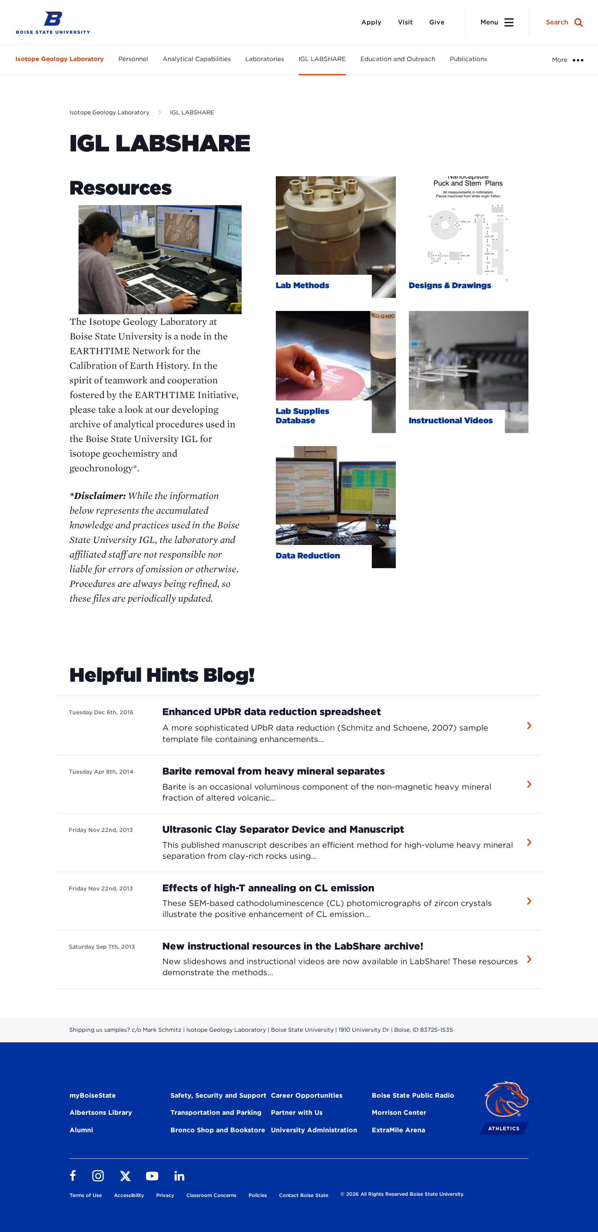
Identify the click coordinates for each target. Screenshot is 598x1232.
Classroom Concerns (211, 1195)
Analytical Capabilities (197, 59)
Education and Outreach (397, 59)
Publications (468, 59)
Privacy (165, 1195)
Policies (258, 1195)
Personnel (133, 59)
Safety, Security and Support (218, 1095)
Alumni (81, 1130)
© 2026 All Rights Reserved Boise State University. (402, 1194)
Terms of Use (86, 1195)
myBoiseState (93, 1095)
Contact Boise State (303, 1195)
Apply (371, 22)
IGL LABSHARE (322, 59)
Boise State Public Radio (413, 1095)
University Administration (314, 1130)
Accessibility (129, 1195)
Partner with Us (297, 1112)
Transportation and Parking (216, 1112)
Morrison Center (399, 1112)
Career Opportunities (307, 1095)
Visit (405, 22)
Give (437, 22)
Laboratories (264, 59)
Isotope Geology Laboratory (59, 59)
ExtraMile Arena (398, 1130)
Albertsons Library (101, 1112)
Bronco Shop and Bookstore (217, 1130)
